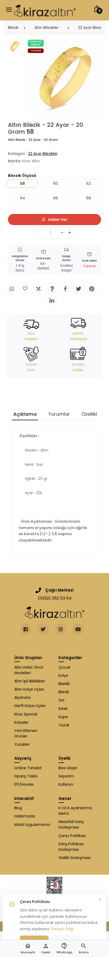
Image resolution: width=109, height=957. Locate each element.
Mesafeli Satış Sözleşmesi (71, 824)
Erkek (63, 708)
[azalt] (62, 233)
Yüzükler (22, 744)
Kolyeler (21, 722)
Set (61, 700)
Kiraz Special (25, 714)
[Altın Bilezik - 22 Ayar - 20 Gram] (65, 77)
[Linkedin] (52, 301)
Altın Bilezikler (46, 27)
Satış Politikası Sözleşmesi (71, 846)
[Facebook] (65, 289)
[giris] (25, 289)
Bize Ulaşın (67, 768)
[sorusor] (52, 289)
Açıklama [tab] (25, 414)
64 (22, 198)
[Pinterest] (92, 289)
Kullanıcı (65, 784)
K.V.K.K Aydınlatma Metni (75, 810)
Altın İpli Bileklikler (29, 681)
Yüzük (63, 725)
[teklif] (38, 289)
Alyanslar (22, 697)
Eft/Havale (24, 784)
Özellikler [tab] (91, 414)
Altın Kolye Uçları (29, 689)
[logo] (45, 10)
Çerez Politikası (72, 835)
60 (55, 183)
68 (88, 198)
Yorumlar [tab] (59, 414)
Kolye (63, 675)
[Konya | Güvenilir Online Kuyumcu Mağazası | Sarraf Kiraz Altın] (54, 612)
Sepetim (66, 776)
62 (88, 183)
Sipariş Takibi (26, 776)
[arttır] (69, 233)
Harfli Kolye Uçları (30, 705)
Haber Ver (57, 219)
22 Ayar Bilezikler (43, 153)
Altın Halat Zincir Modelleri (29, 670)
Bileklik (64, 683)
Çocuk (64, 667)
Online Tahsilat (28, 768)
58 (22, 183)
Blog (18, 808)
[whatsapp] (12, 289)
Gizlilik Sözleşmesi (74, 857)
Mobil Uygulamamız (32, 824)
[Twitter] (78, 289)
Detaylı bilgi (62, 929)
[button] (84, 949)
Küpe (63, 716)
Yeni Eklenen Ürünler (25, 733)
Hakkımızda (24, 816)
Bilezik (13, 27)
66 (55, 198)
